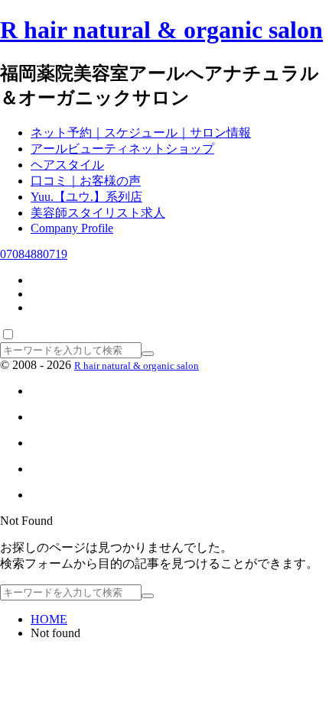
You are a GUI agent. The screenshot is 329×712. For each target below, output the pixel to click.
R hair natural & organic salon (161, 30)
